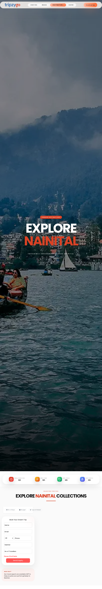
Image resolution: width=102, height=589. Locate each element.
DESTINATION (57, 5)
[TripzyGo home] (12, 5)
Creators (33, 5)
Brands (44, 5)
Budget (23, 510)
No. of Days (11, 510)
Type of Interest (36, 510)
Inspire (71, 5)
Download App (90, 5)
